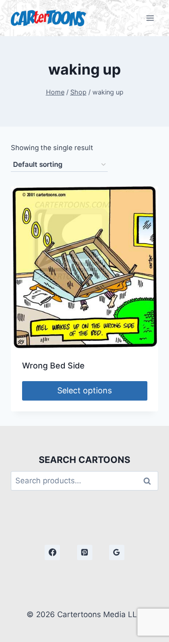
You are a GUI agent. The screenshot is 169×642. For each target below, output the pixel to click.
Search (149, 481)
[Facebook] (52, 552)
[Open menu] (150, 18)
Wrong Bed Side (53, 365)
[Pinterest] (84, 552)
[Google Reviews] (116, 552)
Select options (84, 390)
